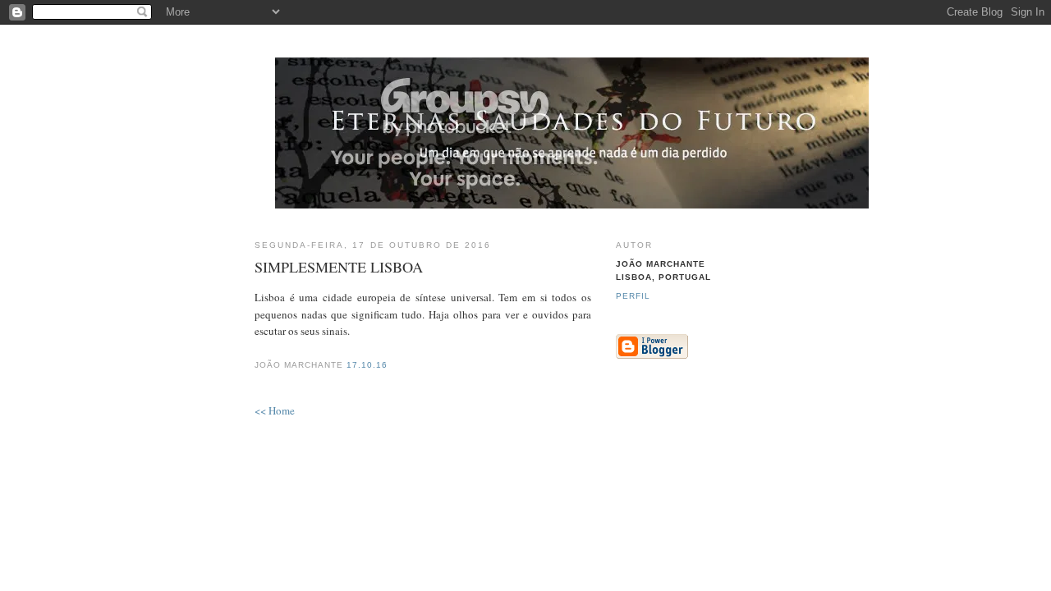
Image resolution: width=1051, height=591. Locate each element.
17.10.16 (367, 364)
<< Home (275, 410)
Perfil (633, 295)
